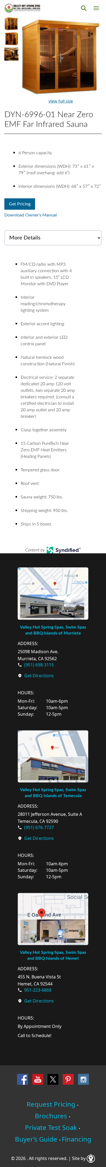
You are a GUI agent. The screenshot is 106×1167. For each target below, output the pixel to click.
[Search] (84, 8)
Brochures (51, 1115)
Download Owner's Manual (30, 215)
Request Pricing (51, 1104)
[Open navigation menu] (96, 8)
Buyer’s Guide (36, 1139)
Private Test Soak (51, 1127)
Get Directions (39, 676)
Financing (76, 1139)
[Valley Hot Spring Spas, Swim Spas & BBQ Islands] (22, 8)
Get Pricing (19, 204)
